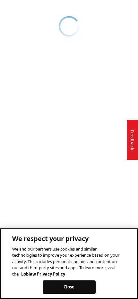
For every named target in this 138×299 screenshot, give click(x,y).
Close (69, 287)
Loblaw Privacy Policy (43, 274)
